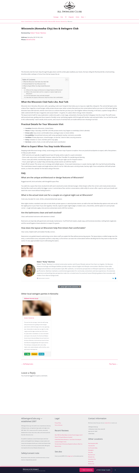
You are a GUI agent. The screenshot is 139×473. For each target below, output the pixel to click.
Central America (28, 21)
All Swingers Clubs (69, 11)
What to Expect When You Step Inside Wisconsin (36, 86)
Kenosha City (64, 21)
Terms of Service (58, 425)
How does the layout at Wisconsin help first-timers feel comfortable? (44, 97)
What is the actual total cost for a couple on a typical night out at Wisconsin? (43, 92)
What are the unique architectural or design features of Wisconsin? (44, 90)
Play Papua (113, 364)
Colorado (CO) (91, 445)
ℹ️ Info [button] (41, 354)
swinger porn (70, 456)
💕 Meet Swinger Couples (103, 470)
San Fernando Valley (92, 448)
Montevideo (91, 461)
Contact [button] (34, 354)
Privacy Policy (58, 423)
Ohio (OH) (90, 452)
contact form (107, 423)
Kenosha (58, 21)
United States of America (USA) (40, 21)
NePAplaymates (27, 364)
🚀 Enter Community (86, 470)
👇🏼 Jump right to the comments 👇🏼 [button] (69, 286)
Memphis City (91, 457)
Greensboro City (92, 459)
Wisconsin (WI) (51, 21)
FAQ (24, 88)
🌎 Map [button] (27, 354)
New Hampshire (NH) (93, 443)
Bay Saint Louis (91, 454)
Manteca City (91, 463)
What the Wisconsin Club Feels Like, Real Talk (35, 82)
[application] (85, 17)
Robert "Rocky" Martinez (38, 33)
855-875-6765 (30, 39)
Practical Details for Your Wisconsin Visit (34, 84)
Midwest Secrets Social (31, 298)
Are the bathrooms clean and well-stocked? (37, 95)
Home (22, 21)
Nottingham (91, 450)
